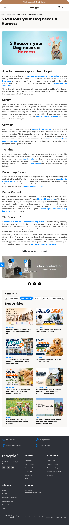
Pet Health (14, 298)
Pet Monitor (28, 460)
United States (29, 516)
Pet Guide (5, 494)
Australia (41, 516)
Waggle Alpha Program (54, 471)
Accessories (28, 475)
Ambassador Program (53, 468)
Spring (37, 298)
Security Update (50, 517)
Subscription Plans (7, 501)
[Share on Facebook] (29, 283)
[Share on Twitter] (34, 283)
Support (4, 508)
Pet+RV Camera (29, 464)
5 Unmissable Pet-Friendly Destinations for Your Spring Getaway (17, 421)
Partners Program (52, 464)
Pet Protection (11, 14)
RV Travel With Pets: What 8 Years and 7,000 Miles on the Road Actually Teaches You (48, 421)
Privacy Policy (59, 517)
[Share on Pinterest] (39, 283)
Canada (35, 516)
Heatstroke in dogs (57, 298)
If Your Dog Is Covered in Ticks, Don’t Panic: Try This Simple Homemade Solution (18, 391)
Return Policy (6, 505)
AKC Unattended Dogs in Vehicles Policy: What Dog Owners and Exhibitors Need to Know (48, 391)
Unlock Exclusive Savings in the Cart (34, 2)
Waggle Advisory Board (9, 497)
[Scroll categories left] (6, 298)
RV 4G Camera (29, 471)
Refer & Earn (51, 460)
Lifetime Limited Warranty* (13, 445)
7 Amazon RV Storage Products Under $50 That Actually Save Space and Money (18, 361)
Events (45, 298)
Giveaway (50, 475)
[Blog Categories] (2, 264)
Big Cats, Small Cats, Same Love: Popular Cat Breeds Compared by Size (18, 331)
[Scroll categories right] (62, 298)
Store (26, 478)
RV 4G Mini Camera (30, 468)
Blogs (3, 14)
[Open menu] (5, 8)
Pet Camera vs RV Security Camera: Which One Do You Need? (49, 330)
